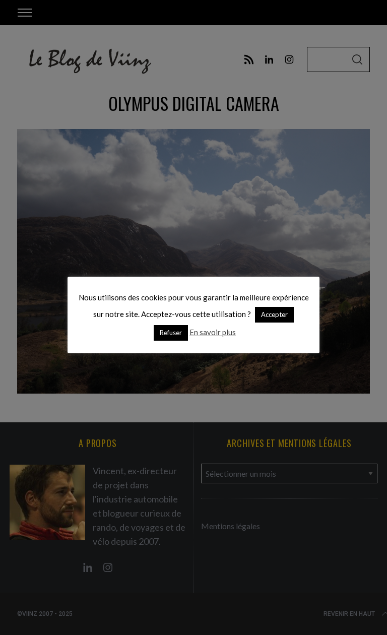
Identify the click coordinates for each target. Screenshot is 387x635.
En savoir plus (212, 332)
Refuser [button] (171, 333)
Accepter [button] (274, 314)
